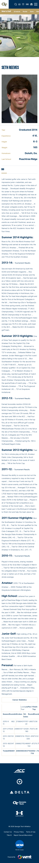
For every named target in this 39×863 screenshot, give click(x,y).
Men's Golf (6, 11)
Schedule (17, 11)
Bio (2, 169)
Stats (32, 11)
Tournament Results (22, 263)
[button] (15, 4)
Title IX (9, 835)
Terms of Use (30, 832)
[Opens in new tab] (19, 771)
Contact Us (8, 832)
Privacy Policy (19, 832)
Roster (25, 11)
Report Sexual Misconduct (23, 835)
